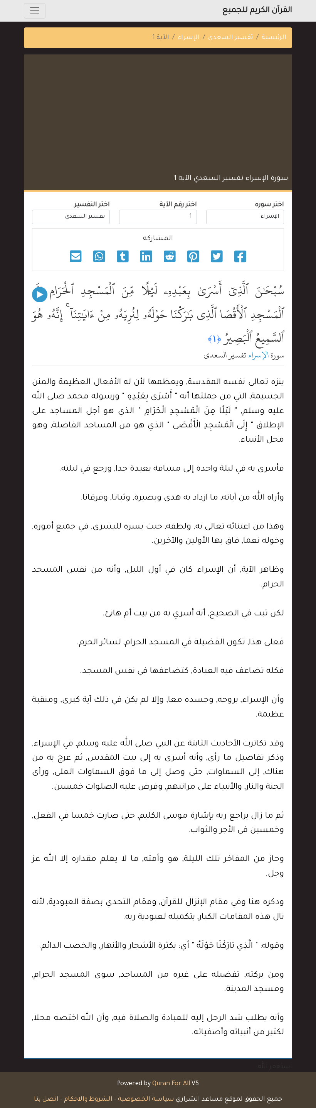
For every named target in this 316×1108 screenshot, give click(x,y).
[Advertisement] (158, 116)
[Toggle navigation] (34, 11)
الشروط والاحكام (88, 1099)
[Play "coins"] (39, 294)
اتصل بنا (46, 1099)
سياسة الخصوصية (146, 1099)
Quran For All (171, 1084)
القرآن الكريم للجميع (257, 11)
